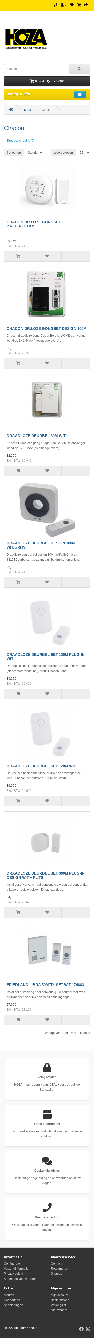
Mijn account (59, 1295)
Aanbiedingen (13, 1305)
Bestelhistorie (60, 1300)
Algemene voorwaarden (20, 1279)
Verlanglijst (58, 1305)
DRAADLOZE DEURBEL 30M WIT (36, 436)
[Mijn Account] (64, 5)
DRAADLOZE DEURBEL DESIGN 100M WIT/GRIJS (41, 545)
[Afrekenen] (86, 5)
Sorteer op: (14, 152)
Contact (56, 1263)
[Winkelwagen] (79, 5)
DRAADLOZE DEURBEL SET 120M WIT (41, 766)
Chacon (47, 110)
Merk (27, 110)
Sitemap (56, 1273)
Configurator (12, 1263)
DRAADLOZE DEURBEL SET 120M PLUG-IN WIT (46, 656)
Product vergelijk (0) (20, 140)
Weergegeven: (64, 152)
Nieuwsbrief (59, 1310)
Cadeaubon (12, 1300)
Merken (9, 1295)
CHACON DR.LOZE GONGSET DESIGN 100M (47, 328)
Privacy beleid (13, 1273)
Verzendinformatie (16, 1268)
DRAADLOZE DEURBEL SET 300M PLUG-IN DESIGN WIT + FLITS (46, 875)
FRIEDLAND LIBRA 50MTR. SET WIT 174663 (45, 985)
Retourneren (59, 1268)
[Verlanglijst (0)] (72, 5)
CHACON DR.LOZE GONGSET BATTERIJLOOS (34, 224)
